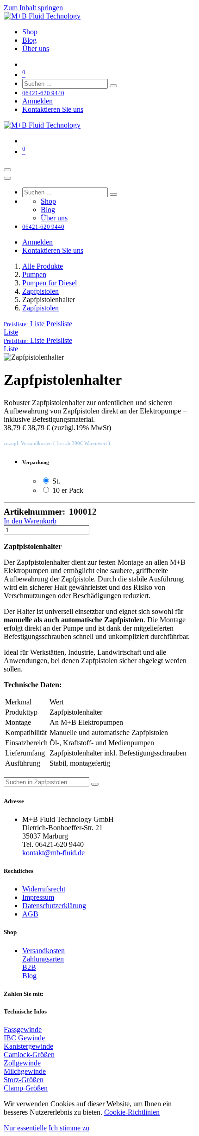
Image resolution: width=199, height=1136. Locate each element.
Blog (29, 976)
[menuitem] (29, 32)
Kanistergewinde (28, 1046)
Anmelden (37, 101)
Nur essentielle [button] (25, 1128)
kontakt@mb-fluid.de (53, 853)
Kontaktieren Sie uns (52, 109)
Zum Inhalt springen (33, 8)
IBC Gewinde (24, 1038)
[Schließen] (7, 178)
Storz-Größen (24, 1080)
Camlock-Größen (29, 1055)
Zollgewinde (22, 1063)
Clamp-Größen (26, 1088)
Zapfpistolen (40, 291)
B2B (29, 967)
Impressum (38, 897)
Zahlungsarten (43, 959)
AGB (30, 914)
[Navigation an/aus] (7, 169)
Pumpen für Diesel (49, 283)
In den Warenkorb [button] (30, 521)
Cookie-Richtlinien (132, 1112)
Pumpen (34, 274)
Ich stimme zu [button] (69, 1128)
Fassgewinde (23, 1029)
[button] (38, 324)
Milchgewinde (25, 1071)
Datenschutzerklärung (54, 906)
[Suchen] (113, 85)
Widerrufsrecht (43, 889)
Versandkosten (43, 951)
